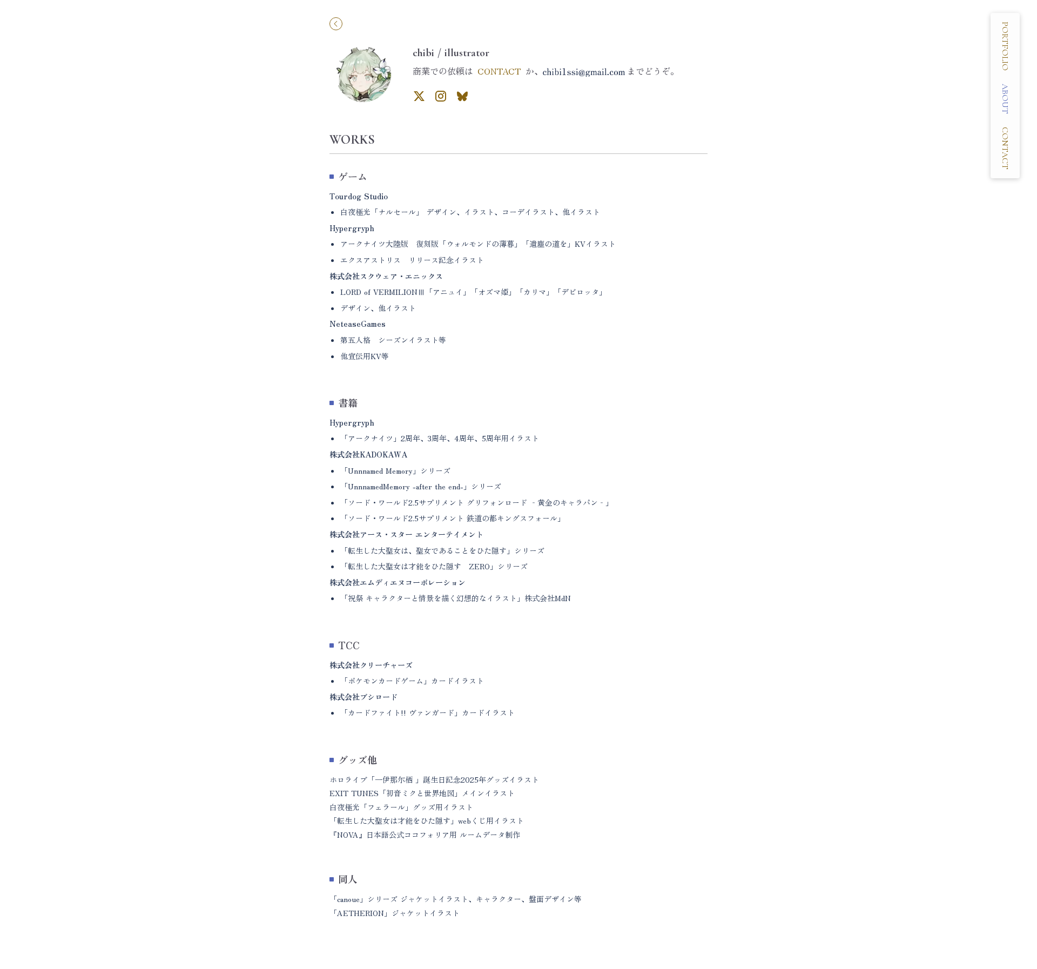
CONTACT (499, 71)
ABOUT (1005, 99)
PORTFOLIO (1005, 46)
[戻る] (335, 23)
